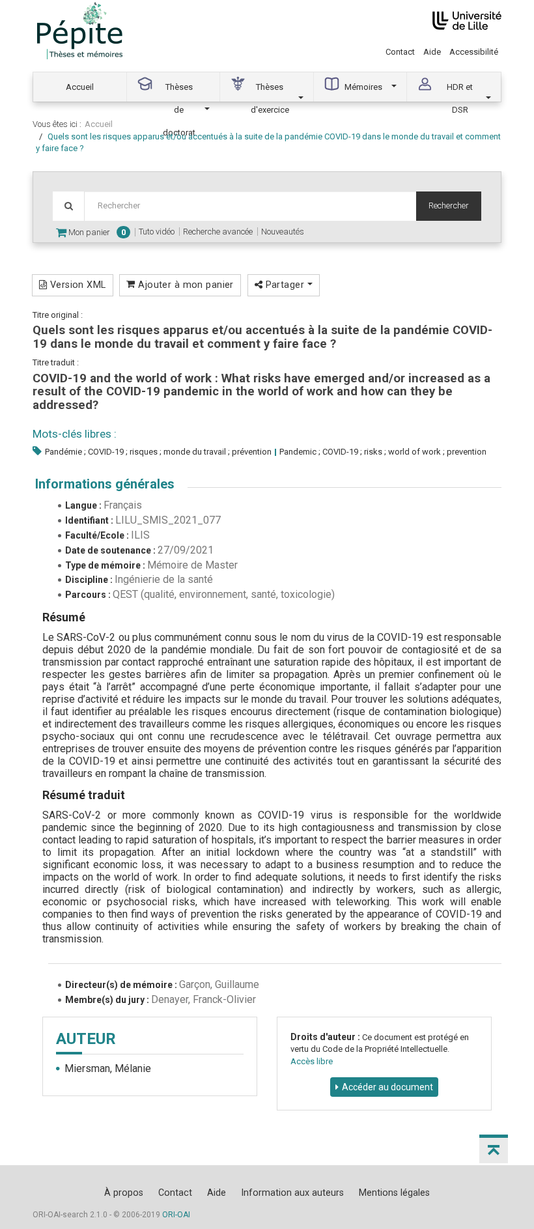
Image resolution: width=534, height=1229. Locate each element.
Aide (432, 52)
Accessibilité (473, 52)
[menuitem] (80, 87)
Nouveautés (282, 231)
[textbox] (250, 206)
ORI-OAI (176, 1215)
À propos (123, 1192)
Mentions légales (394, 1192)
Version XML (76, 284)
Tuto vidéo (157, 231)
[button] (493, 1149)
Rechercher (449, 205)
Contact (400, 52)
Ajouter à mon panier (184, 284)
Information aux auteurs (292, 1192)
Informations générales (105, 483)
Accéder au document (387, 1087)
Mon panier (96, 232)
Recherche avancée (218, 231)
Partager (284, 284)
